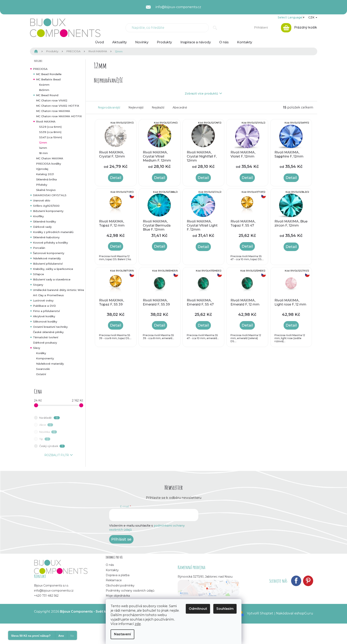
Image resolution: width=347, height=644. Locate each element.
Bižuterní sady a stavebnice (51, 279)
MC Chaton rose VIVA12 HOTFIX (57, 105)
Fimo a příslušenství (46, 311)
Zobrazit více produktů (201, 93)
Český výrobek (51, 446)
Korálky (41, 353)
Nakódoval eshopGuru (294, 613)
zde (138, 624)
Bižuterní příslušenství (48, 263)
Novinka (47, 431)
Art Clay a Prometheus (48, 295)
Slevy (36, 347)
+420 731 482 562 (46, 595)
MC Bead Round (47, 95)
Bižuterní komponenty (48, 211)
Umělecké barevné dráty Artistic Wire (58, 290)
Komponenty (45, 358)
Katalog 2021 (45, 174)
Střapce (38, 274)
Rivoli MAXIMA (46, 121)
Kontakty (112, 570)
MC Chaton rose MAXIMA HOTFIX (59, 116)
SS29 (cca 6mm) (50, 126)
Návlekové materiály (47, 258)
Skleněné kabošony (46, 237)
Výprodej (42, 168)
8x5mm (44, 90)
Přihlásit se (121, 539)
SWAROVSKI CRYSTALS (49, 195)
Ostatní (41, 374)
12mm (43, 142)
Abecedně (180, 107)
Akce (45, 424)
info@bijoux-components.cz (54, 590)
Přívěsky (41, 184)
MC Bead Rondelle (49, 74)
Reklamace (114, 580)
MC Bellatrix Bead (48, 79)
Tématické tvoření (45, 337)
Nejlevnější (135, 107)
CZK (311, 17)
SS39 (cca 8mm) (50, 132)
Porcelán (39, 247)
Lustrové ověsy (43, 300)
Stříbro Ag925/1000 (46, 205)
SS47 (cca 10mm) (50, 137)
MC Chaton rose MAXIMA (53, 111)
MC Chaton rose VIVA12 (51, 100)
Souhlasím (225, 609)
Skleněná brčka (46, 179)
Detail (115, 178)
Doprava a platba (117, 575)
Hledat (215, 27)
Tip (43, 439)
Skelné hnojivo (46, 190)
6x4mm (44, 84)
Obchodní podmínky (120, 585)
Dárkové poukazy (45, 342)
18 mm (43, 153)
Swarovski (43, 368)
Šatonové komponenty (48, 253)
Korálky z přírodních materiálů (53, 232)
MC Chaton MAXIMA (49, 158)
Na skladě (48, 417)
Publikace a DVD (44, 305)
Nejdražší (158, 107)
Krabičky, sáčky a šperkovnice (53, 268)
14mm (43, 147)
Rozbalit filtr (56, 455)
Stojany (38, 284)
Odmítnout (198, 609)
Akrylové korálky (44, 316)
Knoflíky (38, 216)
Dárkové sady (42, 226)
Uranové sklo (41, 200)
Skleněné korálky (44, 221)
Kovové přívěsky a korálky (50, 242)
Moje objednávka (118, 595)
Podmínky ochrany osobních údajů (130, 590)
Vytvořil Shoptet (260, 613)
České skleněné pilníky (48, 332)
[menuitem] (99, 42)
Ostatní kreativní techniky (50, 326)
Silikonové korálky (45, 321)
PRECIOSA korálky (48, 163)
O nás (110, 565)
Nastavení (122, 634)
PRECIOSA (40, 68)
